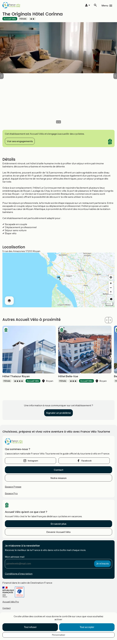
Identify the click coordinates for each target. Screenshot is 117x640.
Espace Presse (13, 486)
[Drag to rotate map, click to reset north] (111, 292)
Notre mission (59, 478)
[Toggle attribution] (111, 299)
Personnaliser (58, 635)
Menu (105, 5)
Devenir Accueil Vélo (58, 531)
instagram (33, 460)
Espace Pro (11, 493)
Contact (58, 469)
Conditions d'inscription (18, 573)
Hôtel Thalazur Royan (16, 376)
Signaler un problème (58, 412)
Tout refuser (30, 627)
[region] (58, 280)
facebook (87, 460)
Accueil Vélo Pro (10, 601)
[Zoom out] (111, 287)
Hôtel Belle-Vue (68, 376)
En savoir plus (58, 523)
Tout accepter (87, 627)
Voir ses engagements (20, 141)
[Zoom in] (111, 283)
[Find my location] (111, 277)
